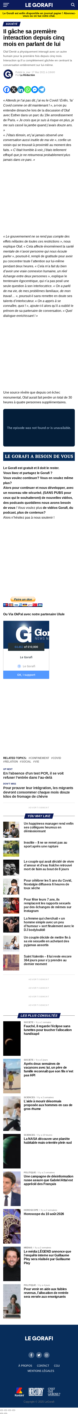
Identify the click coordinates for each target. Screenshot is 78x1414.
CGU (57, 1365)
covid (57, 758)
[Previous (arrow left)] (1, 1413)
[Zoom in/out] (13, 1410)
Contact (43, 1365)
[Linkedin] (20, 89)
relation (11, 762)
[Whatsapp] (27, 89)
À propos (25, 1365)
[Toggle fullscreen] (9, 1410)
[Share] (5, 1410)
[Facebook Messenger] (34, 89)
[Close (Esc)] (1, 1410)
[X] (13, 89)
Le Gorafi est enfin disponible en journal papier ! (39, 14)
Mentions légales (41, 1370)
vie (37, 762)
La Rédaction (27, 75)
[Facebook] (6, 89)
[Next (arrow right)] (5, 1413)
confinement (39, 758)
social (26, 762)
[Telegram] (41, 89)
